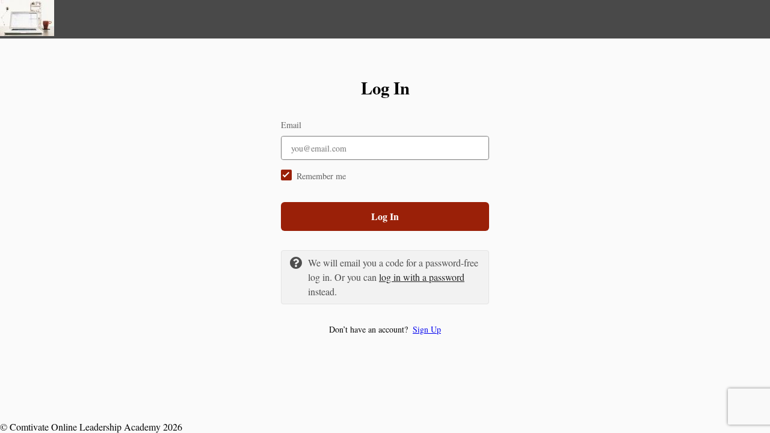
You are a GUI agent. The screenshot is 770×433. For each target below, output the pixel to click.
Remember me (321, 176)
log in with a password (421, 277)
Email (291, 125)
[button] (385, 329)
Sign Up (427, 329)
